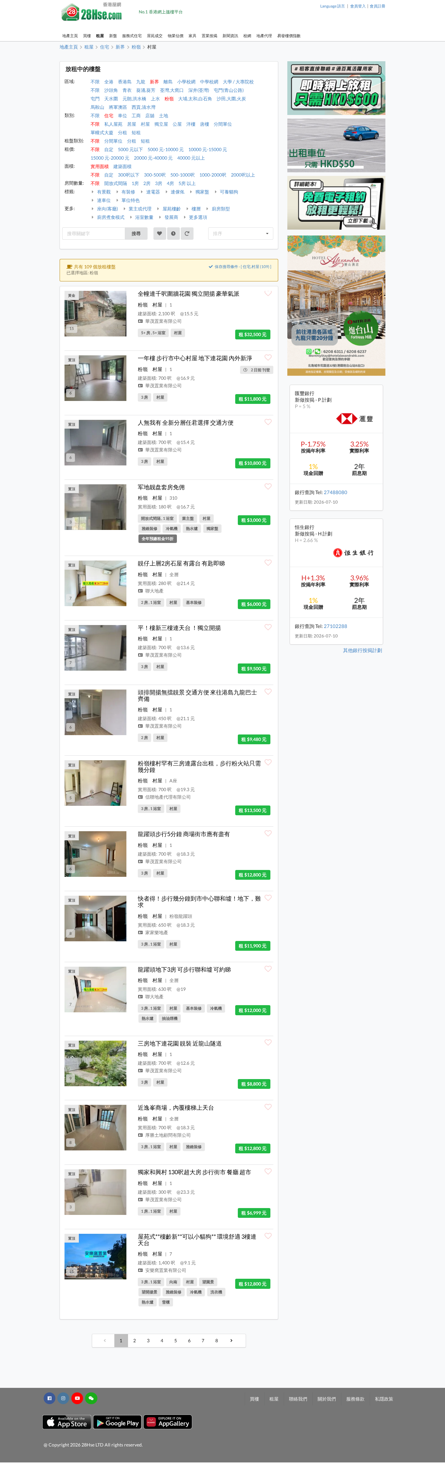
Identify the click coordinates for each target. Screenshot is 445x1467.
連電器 (152, 191)
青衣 (127, 90)
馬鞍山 (97, 107)
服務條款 (355, 1399)
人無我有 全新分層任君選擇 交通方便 (186, 422)
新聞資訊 (230, 35)
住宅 (108, 115)
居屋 (131, 124)
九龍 (140, 81)
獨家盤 (201, 191)
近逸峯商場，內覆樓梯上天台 (176, 1107)
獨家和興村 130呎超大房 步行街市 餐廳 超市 (194, 1172)
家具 (192, 35)
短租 (136, 132)
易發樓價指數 (289, 35)
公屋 (177, 124)
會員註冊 (377, 6)
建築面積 (122, 166)
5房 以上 (187, 183)
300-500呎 (155, 175)
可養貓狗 (228, 191)
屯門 (95, 98)
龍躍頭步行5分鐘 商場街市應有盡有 (184, 834)
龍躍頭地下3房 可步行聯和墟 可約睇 (184, 969)
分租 (122, 132)
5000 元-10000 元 (166, 149)
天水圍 (111, 98)
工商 (136, 115)
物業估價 (175, 35)
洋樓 (190, 124)
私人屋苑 (113, 124)
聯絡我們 (298, 1399)
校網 (247, 35)
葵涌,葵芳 (145, 90)
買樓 (87, 35)
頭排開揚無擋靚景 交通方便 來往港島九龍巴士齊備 (197, 695)
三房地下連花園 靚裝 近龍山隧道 (180, 1043)
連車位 (103, 200)
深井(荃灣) (198, 90)
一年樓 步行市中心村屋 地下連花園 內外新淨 (195, 358)
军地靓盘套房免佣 (161, 487)
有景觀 (103, 191)
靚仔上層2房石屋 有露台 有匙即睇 (181, 563)
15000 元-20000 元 (110, 158)
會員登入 (358, 6)
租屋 (100, 35)
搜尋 (136, 233)
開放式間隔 (115, 183)
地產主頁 (70, 35)
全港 (108, 81)
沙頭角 (111, 90)
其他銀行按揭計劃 (362, 650)
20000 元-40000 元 (153, 158)
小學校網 (186, 81)
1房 (135, 183)
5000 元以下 (130, 149)
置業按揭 (209, 35)
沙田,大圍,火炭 (231, 98)
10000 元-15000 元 (207, 149)
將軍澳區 (118, 107)
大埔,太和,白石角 (195, 98)
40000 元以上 (191, 158)
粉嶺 (169, 98)
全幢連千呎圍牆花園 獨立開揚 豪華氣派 (188, 293)
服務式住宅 (132, 35)
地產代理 (264, 35)
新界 (154, 81)
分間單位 (223, 124)
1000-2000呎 (212, 175)
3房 (158, 183)
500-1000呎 (182, 175)
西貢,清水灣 (143, 107)
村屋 (145, 124)
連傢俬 (177, 191)
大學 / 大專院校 (238, 81)
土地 (163, 115)
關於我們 (327, 1399)
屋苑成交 (155, 35)
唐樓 (204, 124)
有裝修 (128, 191)
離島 (168, 81)
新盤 (113, 35)
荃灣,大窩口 (172, 90)
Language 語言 (332, 6)
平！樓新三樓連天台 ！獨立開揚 (179, 627)
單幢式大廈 (102, 132)
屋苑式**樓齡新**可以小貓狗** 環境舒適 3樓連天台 (197, 1239)
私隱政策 (384, 1399)
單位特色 (130, 200)
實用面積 (100, 166)
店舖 (149, 115)
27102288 (335, 626)
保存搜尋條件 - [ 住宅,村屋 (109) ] (242, 266)
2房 (147, 183)
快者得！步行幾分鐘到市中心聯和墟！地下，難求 (199, 901)
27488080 (335, 492)
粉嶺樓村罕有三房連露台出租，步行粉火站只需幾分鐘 (199, 766)
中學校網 (209, 81)
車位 (122, 115)
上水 (155, 98)
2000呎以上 (243, 175)
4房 (170, 183)
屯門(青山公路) (229, 90)
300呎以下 (128, 175)
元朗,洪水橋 (134, 98)
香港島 (125, 81)
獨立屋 (161, 124)
